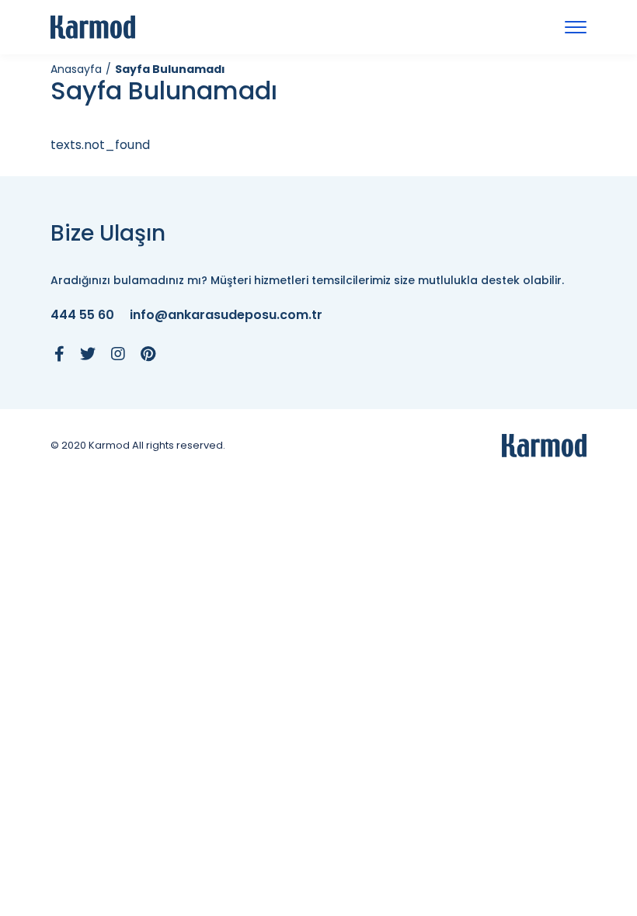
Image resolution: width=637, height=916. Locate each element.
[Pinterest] (148, 354)
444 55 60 (82, 315)
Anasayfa (76, 69)
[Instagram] (118, 354)
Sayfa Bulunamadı (170, 69)
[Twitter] (87, 354)
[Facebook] (59, 354)
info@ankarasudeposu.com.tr (226, 315)
